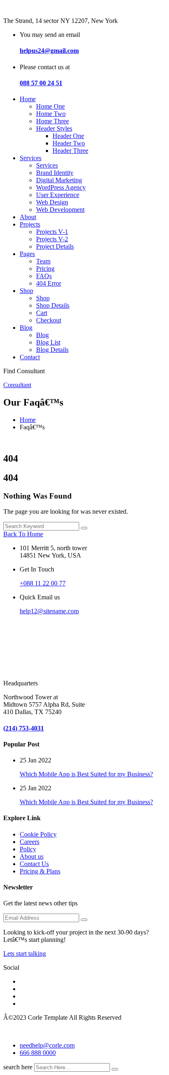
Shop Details (52, 305)
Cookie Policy (38, 834)
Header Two (69, 143)
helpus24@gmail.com (49, 50)
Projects (30, 224)
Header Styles (54, 128)
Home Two (51, 113)
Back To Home (23, 534)
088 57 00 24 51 (41, 82)
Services (30, 157)
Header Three (70, 150)
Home (28, 98)
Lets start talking (24, 953)
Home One (50, 106)
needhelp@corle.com (47, 1045)
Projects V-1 (52, 231)
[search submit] (115, 1069)
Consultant (17, 384)
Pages (27, 253)
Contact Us (34, 863)
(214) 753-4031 (23, 728)
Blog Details (52, 349)
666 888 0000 (38, 1052)
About (28, 216)
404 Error (48, 283)
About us (31, 856)
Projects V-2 (52, 239)
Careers (29, 841)
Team (43, 261)
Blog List (48, 342)
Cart (41, 312)
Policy (28, 849)
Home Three (52, 121)
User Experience (57, 194)
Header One (68, 135)
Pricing (45, 268)
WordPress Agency (61, 187)
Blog (26, 327)
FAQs (44, 275)
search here (17, 1067)
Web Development (60, 209)
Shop (26, 290)
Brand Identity (54, 172)
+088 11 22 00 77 (43, 583)
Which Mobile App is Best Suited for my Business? (86, 774)
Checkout (48, 320)
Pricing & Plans (40, 871)
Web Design (52, 202)
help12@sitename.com (49, 611)
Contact (30, 357)
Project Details (55, 246)
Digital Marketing (59, 180)
